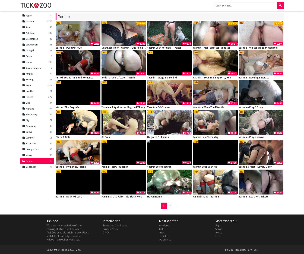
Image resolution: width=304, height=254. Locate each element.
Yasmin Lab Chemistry (205, 137)
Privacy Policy (110, 229)
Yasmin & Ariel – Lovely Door (255, 166)
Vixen (37, 155)
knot (161, 232)
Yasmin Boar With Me (205, 166)
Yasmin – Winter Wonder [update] (258, 47)
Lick (161, 229)
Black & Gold (63, 137)
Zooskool (37, 167)
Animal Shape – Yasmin (206, 196)
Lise (37, 103)
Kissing (37, 79)
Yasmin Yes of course (159, 166)
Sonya (37, 132)
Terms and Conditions (115, 225)
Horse (37, 62)
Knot (37, 85)
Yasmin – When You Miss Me (208, 107)
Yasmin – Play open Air (251, 137)
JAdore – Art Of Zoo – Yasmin (118, 77)
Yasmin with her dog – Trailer (164, 47)
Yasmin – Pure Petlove (69, 47)
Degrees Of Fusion (158, 137)
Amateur (37, 21)
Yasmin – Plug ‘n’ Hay (251, 107)
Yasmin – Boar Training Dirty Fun (212, 77)
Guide (37, 56)
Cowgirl (37, 50)
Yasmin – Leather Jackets (253, 196)
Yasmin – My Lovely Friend (71, 166)
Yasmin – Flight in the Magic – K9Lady (123, 107)
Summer (37, 138)
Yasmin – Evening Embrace (254, 77)
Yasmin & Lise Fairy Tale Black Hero (122, 196)
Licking (37, 97)
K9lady (37, 74)
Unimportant (37, 149)
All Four (106, 137)
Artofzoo (37, 33)
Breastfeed (37, 39)
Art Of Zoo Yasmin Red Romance (74, 77)
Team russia (37, 143)
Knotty (37, 91)
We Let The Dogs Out (68, 107)
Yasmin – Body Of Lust (69, 196)
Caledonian (37, 45)
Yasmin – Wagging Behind (162, 77)
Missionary (37, 114)
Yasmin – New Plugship (115, 166)
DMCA (106, 232)
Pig (37, 120)
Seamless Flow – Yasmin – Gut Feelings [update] (129, 47)
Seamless (37, 126)
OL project (165, 239)
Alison (37, 15)
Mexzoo (37, 108)
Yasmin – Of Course (158, 107)
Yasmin (37, 161)
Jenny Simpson (37, 68)
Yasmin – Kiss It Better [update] (211, 47)
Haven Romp (154, 196)
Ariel (37, 27)
